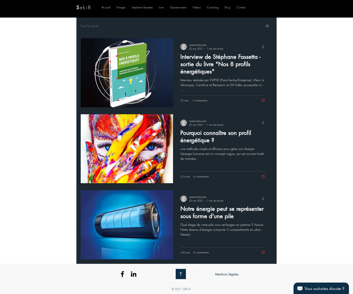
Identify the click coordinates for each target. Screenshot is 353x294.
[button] (267, 26)
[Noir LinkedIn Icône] (133, 274)
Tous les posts (89, 25)
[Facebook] (122, 274)
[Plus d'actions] (264, 46)
